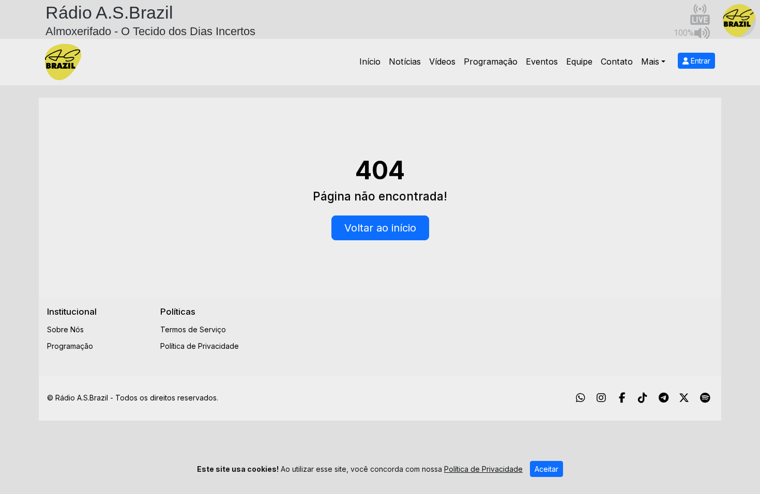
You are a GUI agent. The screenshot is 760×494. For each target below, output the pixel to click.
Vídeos (442, 61)
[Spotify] (705, 398)
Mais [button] (650, 61)
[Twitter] (684, 398)
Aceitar (546, 469)
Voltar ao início (380, 228)
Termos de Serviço (193, 329)
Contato (617, 61)
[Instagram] (601, 398)
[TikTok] (642, 398)
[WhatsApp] (580, 398)
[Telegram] (663, 398)
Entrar (699, 60)
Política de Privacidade (199, 346)
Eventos (542, 61)
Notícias (405, 61)
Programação (491, 61)
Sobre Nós (65, 329)
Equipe (579, 61)
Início (370, 61)
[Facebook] (622, 398)
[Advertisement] (461, 329)
